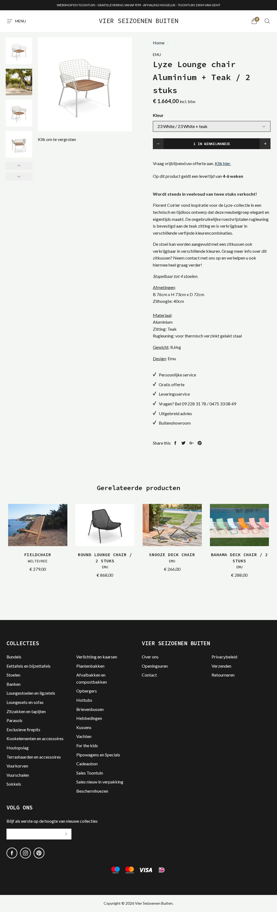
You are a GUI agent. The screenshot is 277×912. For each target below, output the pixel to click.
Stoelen (13, 674)
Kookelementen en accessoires (35, 738)
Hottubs (84, 700)
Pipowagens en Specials (98, 754)
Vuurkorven (17, 765)
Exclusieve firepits (23, 729)
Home (158, 43)
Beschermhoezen (92, 790)
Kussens (83, 727)
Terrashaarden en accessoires (33, 756)
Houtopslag (17, 747)
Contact (149, 674)
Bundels (13, 656)
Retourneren (223, 674)
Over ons (150, 656)
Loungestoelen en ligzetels (30, 693)
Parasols (14, 720)
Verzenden (221, 665)
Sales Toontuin (89, 772)
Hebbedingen (89, 718)
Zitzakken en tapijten (26, 711)
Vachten (83, 736)
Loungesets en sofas (25, 702)
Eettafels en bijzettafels (28, 665)
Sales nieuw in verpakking (99, 781)
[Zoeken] (267, 21)
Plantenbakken (90, 665)
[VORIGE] (18, 166)
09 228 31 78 (194, 403)
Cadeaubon (87, 763)
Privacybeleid (224, 656)
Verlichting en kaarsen (96, 656)
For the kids (87, 745)
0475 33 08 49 (222, 403)
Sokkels (13, 783)
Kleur (158, 115)
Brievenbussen (90, 709)
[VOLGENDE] (18, 177)
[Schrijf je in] (66, 834)
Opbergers (86, 690)
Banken (13, 684)
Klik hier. (223, 163)
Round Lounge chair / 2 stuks (105, 560)
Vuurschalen (17, 775)
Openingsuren (155, 665)
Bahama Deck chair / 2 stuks (239, 560)
